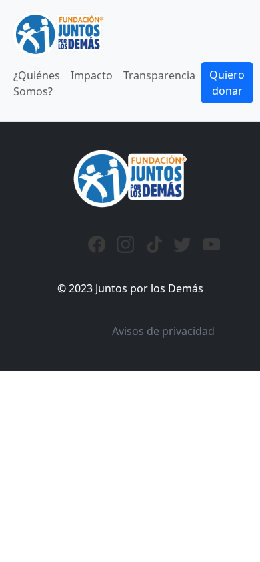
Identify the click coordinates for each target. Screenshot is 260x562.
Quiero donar (227, 82)
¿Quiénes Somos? (36, 83)
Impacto (92, 75)
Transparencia (159, 75)
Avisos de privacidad (163, 331)
